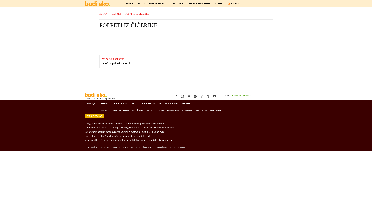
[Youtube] (214, 96)
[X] (208, 96)
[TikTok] (201, 96)
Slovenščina (235, 95)
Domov (103, 14)
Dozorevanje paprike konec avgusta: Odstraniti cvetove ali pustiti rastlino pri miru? (125, 131)
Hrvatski (247, 95)
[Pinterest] (189, 96)
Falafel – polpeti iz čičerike (117, 63)
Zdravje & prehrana (113, 59)
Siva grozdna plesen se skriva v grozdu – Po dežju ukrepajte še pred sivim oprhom (124, 123)
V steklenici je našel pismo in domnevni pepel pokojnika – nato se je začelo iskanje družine (128, 140)
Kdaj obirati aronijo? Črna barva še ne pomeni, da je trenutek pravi (117, 136)
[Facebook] (176, 96)
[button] (233, 3)
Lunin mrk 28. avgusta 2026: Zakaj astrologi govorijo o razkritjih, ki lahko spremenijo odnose (129, 127)
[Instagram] (182, 96)
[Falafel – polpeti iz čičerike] (119, 44)
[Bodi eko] (97, 4)
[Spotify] (195, 96)
